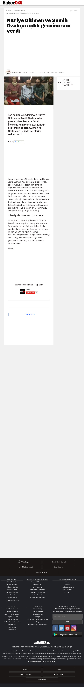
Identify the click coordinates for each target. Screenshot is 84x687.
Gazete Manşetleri (42, 572)
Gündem (74, 10)
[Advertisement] (42, 51)
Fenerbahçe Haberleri (37, 590)
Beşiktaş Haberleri (38, 595)
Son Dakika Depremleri (25, 567)
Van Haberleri (12, 595)
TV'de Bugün (25, 562)
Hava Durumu (58, 567)
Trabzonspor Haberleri (37, 597)
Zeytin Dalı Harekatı (37, 582)
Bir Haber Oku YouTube (67, 628)
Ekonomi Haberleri (12, 619)
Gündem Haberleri (18, 10)
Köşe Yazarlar (12, 624)
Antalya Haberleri (12, 592)
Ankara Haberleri (12, 587)
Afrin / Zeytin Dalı (12, 582)
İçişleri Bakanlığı (37, 614)
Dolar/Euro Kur (37, 584)
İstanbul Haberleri (12, 584)
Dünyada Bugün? (12, 617)
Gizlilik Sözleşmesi (67, 587)
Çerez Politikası (67, 590)
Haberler (8, 10)
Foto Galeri (12, 627)
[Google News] (18, 141)
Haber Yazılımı (58, 674)
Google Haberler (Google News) (37, 619)
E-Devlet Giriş (37, 609)
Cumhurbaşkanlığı (37, 611)
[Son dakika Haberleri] (42, 643)
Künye (68, 582)
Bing (37, 622)
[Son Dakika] (13, 2)
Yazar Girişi (42, 680)
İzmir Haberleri (12, 590)
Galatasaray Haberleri (38, 592)
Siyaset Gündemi (12, 611)
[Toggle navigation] (52, 3)
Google (37, 617)
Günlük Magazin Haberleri (12, 622)
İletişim (67, 584)
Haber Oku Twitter (61, 628)
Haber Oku (30, 314)
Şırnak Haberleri (12, 597)
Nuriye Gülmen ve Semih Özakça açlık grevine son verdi (22, 13)
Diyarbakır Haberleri (12, 600)
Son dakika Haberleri (59, 562)
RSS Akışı (67, 592)
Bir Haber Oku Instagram (73, 628)
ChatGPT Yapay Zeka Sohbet (37, 624)
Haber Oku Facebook (55, 628)
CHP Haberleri (37, 587)
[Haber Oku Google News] (67, 634)
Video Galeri (12, 630)
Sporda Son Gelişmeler (12, 614)
